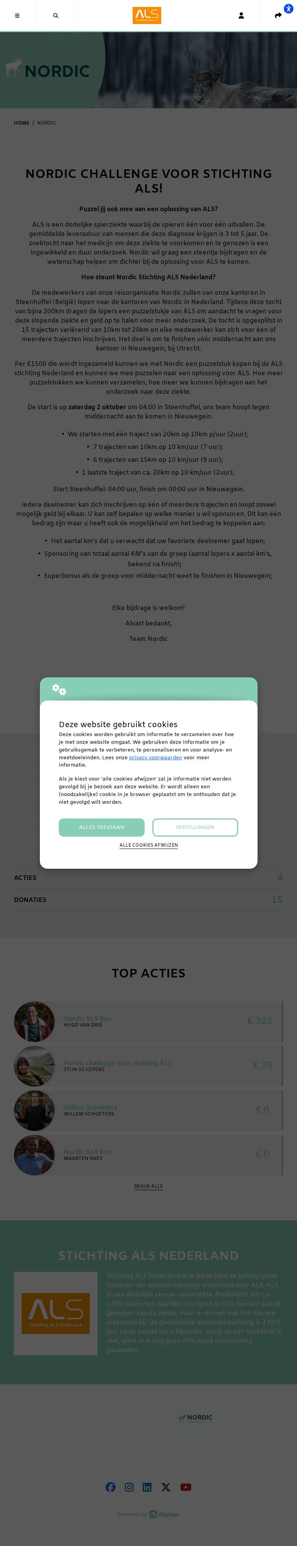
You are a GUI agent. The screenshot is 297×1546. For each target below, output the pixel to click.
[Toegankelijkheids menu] (288, 8)
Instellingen (195, 827)
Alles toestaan (102, 827)
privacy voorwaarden (155, 758)
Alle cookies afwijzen (148, 845)
